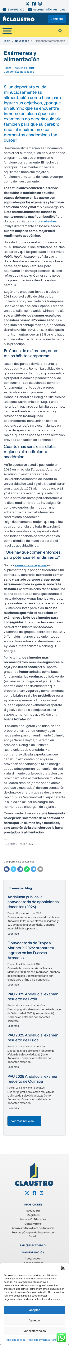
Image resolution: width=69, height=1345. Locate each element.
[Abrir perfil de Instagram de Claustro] (40, 3)
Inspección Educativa (33, 1219)
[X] (13, 869)
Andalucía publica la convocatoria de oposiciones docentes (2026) (33, 901)
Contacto (57, 19)
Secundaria (33, 1210)
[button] (63, 1268)
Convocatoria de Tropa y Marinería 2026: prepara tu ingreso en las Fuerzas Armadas (30, 950)
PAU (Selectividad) (33, 1245)
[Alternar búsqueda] (60, 31)
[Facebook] (7, 869)
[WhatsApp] (27, 869)
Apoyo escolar (33, 1258)
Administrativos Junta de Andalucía (33, 1228)
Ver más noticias (22, 1121)
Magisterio (33, 1214)
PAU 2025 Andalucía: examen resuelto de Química (32, 1079)
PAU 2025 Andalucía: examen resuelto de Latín (32, 996)
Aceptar (34, 1310)
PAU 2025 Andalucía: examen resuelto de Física (32, 1037)
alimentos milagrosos (31, 565)
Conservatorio (33, 1223)
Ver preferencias (34, 1331)
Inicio (7, 41)
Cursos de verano (33, 1262)
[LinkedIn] (20, 869)
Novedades (22, 41)
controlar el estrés (43, 221)
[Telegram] (33, 869)
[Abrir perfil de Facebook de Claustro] (34, 3)
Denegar (34, 1320)
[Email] (40, 869)
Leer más (13, 933)
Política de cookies (15, 1339)
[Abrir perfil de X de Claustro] (27, 3)
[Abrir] (7, 31)
